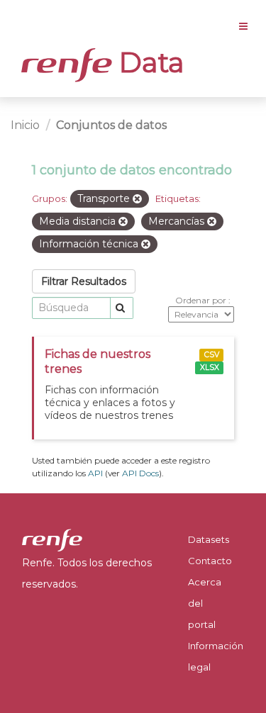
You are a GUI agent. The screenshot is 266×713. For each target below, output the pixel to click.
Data (148, 62)
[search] (121, 308)
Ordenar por (201, 300)
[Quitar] (137, 199)
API (95, 473)
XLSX (209, 367)
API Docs (140, 473)
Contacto (210, 560)
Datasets (208, 539)
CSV (211, 354)
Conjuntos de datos (111, 125)
